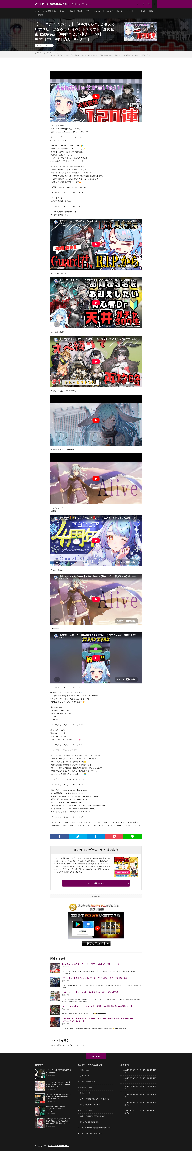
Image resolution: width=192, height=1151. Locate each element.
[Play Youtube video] (96, 96)
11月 (124, 1080)
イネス (70, 11)
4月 (137, 1070)
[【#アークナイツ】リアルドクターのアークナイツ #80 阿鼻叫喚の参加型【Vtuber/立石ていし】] (40, 1098)
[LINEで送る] (132, 836)
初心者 (143, 11)
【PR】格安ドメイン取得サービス (92, 1133)
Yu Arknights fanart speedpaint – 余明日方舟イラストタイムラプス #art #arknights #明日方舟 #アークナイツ (58, 1121)
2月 (131, 1070)
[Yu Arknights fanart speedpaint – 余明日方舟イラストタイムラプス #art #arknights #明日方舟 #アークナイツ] (40, 1123)
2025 (124, 1078)
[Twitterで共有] (78, 836)
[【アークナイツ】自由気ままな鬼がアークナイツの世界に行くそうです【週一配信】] (55, 982)
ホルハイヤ (98, 11)
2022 (124, 1102)
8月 (148, 1070)
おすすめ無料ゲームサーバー (90, 1105)
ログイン (71, 1045)
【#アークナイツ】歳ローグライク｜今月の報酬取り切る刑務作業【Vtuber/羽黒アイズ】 (97, 1006)
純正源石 (40, 15)
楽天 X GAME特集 (86, 1110)
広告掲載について (86, 1087)
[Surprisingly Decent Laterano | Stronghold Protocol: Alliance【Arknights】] (40, 1111)
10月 (154, 1078)
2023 (124, 1094)
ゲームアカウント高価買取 (89, 1122)
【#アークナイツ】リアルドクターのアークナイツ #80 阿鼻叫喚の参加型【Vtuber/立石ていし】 (58, 1097)
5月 (140, 1070)
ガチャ (88, 11)
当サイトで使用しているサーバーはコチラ (94, 1099)
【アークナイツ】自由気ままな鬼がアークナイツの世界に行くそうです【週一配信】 (95, 978)
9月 (151, 1078)
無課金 (151, 11)
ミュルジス (109, 11)
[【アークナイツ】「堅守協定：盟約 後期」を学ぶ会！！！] (40, 1074)
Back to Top (96, 1056)
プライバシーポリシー (87, 1081)
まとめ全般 (47, 11)
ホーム (37, 11)
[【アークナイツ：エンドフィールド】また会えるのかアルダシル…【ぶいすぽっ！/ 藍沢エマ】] (40, 1086)
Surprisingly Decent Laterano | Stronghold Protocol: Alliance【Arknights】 (55, 1109)
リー (135, 11)
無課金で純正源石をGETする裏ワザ (92, 1116)
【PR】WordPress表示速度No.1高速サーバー (95, 1128)
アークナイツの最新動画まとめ (58, 1146)
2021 (124, 1110)
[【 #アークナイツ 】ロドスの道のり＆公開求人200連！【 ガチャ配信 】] (55, 996)
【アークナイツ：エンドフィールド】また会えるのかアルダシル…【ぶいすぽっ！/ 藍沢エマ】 (58, 1084)
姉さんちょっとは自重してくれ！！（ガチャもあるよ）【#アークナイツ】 (91, 964)
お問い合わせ (84, 1070)
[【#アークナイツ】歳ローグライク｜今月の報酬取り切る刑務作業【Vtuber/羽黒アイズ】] (55, 1010)
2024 (124, 1086)
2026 (124, 1070)
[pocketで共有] (114, 836)
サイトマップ (84, 1076)
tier (55, 11)
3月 (134, 1070)
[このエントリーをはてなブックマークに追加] (96, 836)
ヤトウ (128, 11)
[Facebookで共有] (59, 836)
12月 (128, 1080)
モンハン (119, 11)
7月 (145, 1070)
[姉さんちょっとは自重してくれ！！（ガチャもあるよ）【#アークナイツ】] (55, 968)
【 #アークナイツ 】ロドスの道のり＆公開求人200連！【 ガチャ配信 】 (90, 992)
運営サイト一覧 (85, 1093)
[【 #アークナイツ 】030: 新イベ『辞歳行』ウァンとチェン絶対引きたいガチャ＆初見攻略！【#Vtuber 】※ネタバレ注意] (55, 1022)
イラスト (79, 11)
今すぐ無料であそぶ (96, 883)
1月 (128, 1070)
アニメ (62, 11)
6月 (142, 1070)
